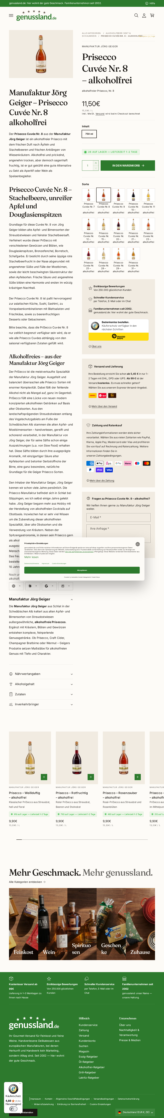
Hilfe (152, 3)
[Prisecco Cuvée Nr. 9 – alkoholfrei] (118, 195)
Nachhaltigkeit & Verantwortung (129, 1032)
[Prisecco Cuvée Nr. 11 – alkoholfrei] (148, 195)
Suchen (83, 1046)
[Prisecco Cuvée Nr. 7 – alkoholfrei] (88, 195)
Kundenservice (88, 1025)
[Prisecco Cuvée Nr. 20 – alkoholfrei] (118, 224)
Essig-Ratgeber (88, 1056)
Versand (100, 113)
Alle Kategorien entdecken (25, 881)
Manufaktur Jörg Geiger (100, 46)
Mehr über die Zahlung (102, 480)
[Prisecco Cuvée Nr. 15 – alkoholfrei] (103, 224)
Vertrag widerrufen (23, 1112)
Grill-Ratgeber (87, 1072)
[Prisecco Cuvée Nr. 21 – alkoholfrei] (133, 224)
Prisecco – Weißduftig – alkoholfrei (24, 795)
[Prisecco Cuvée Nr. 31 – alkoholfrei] (133, 253)
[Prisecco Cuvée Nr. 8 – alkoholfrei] (103, 195)
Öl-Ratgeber (86, 1061)
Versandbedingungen (104, 1099)
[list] (82, 988)
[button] (11, 15)
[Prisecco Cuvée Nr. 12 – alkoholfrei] (88, 224)
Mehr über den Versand (104, 406)
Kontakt (48, 1099)
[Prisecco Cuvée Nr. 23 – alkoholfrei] (148, 224)
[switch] (13, 1108)
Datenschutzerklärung (128, 1099)
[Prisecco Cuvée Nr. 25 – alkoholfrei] (88, 253)
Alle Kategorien (91, 33)
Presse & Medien (129, 1040)
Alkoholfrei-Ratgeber (92, 1067)
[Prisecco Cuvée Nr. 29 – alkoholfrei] (118, 253)
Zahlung (84, 1030)
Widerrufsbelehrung (43, 1104)
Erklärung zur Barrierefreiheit (71, 1104)
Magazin (84, 1051)
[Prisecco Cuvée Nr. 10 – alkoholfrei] (133, 195)
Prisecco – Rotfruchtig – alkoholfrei (72, 795)
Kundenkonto (87, 1040)
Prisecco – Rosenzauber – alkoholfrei (120, 795)
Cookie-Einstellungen (100, 1104)
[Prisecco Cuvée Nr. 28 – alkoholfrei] (103, 253)
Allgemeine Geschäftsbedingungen (73, 1099)
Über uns (96, 346)
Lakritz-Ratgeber (89, 1077)
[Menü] (20, 1084)
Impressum (35, 1099)
